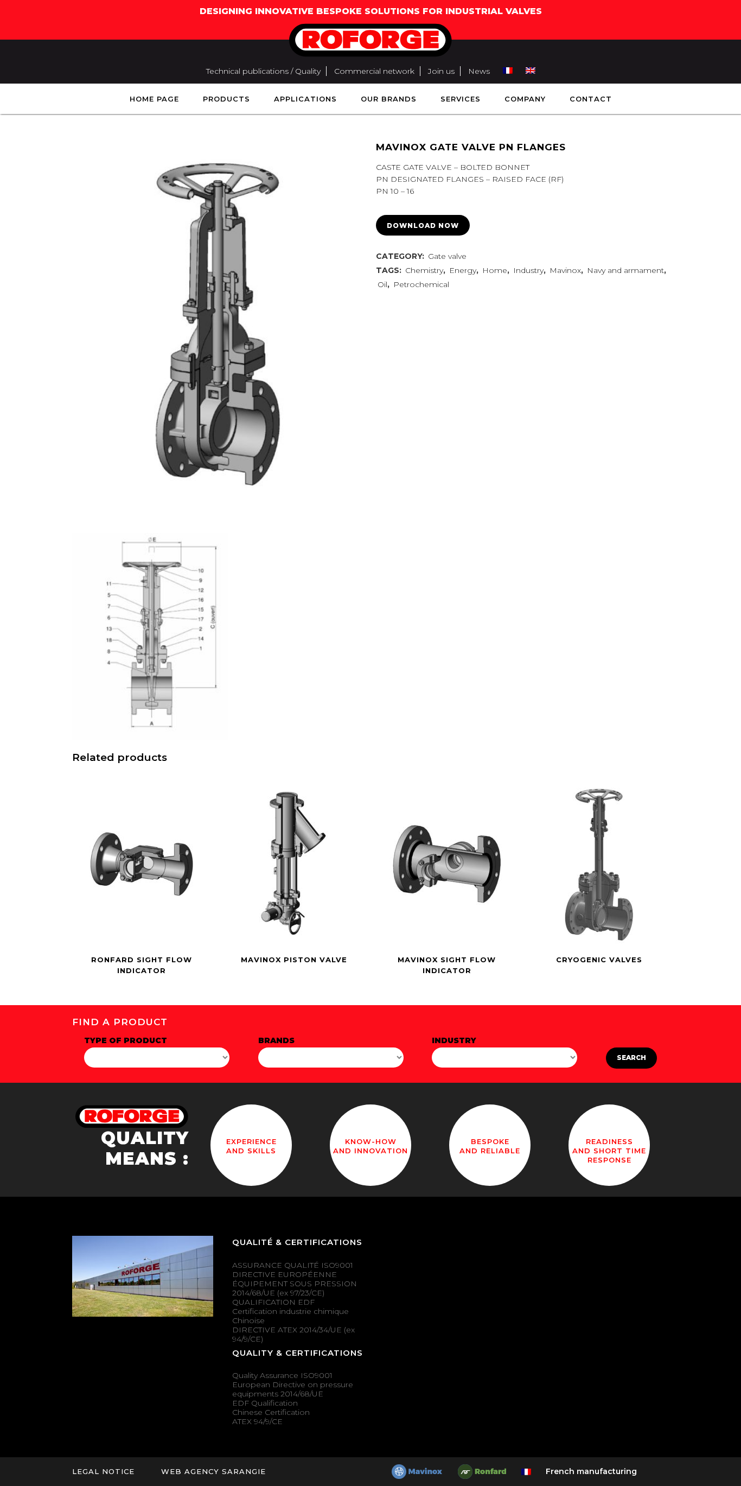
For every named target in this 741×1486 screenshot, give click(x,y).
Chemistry (424, 270)
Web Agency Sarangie (213, 1471)
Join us (441, 71)
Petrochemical (421, 284)
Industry (528, 270)
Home (494, 270)
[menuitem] (508, 71)
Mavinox (565, 270)
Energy (462, 270)
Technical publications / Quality (263, 71)
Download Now (423, 225)
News (479, 71)
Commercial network (374, 71)
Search (631, 1057)
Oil (382, 284)
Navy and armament (625, 270)
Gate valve (447, 256)
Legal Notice (103, 1471)
